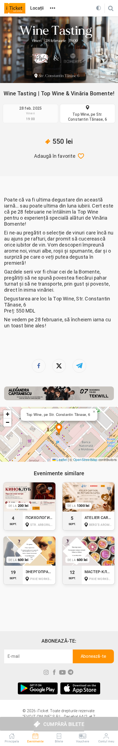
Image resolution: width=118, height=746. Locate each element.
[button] (58, 429)
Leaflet (61, 459)
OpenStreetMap (85, 459)
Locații (37, 8)
